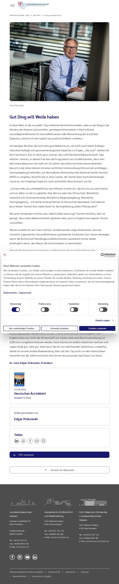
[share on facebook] (30, 440)
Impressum (25, 292)
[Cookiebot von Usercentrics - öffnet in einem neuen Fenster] (103, 255)
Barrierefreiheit (19, 576)
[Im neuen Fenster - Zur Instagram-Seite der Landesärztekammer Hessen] (19, 557)
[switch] (45, 309)
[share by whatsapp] (23, 440)
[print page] (43, 440)
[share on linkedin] (16, 440)
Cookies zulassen (97, 328)
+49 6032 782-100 (90, 535)
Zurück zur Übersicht (62, 470)
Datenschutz (10, 292)
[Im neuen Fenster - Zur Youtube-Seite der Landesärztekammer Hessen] (27, 557)
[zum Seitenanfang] (113, 578)
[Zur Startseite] (33, 5)
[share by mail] (36, 440)
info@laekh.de (22, 547)
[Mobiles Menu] (12, 5)
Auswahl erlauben (59, 328)
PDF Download (26, 454)
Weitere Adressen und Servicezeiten (26, 572)
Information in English (41, 576)
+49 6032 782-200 (56, 531)
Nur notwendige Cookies (21, 328)
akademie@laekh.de (60, 537)
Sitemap (85, 572)
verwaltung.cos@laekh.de (97, 541)
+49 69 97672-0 (20, 540)
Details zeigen (102, 320)
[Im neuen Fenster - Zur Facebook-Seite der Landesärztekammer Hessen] (12, 557)
